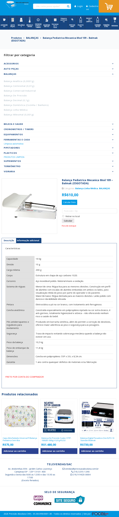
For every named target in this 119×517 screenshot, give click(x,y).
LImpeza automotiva (13, 143)
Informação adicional (28, 240)
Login (80, 6)
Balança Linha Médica (16, 109)
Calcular (68, 220)
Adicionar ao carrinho (15, 451)
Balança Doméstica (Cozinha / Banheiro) (26, 105)
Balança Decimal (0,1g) (16, 100)
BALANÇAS (104, 188)
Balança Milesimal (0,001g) (19, 114)
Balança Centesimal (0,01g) (19, 85)
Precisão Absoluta (17, 513)
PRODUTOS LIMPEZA (14, 157)
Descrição (9, 240)
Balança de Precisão (15, 95)
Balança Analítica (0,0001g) (19, 81)
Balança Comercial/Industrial (20, 90)
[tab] (9, 240)
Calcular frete (69, 202)
